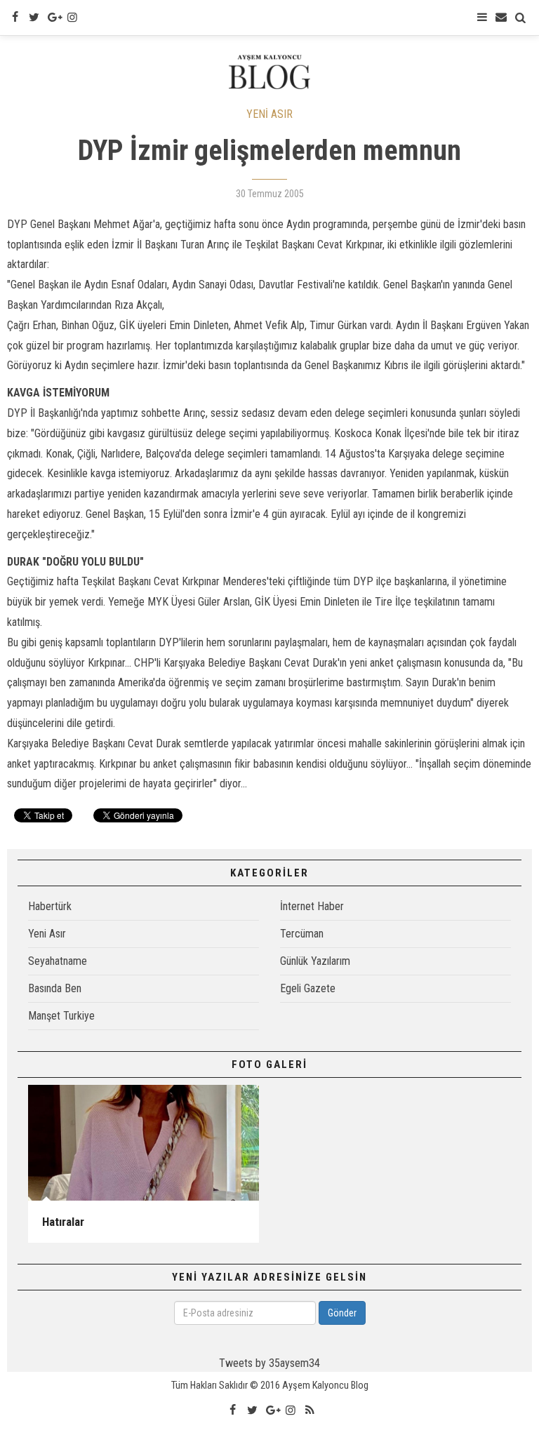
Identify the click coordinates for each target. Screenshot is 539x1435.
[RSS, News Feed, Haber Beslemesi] (309, 1410)
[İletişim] (501, 17)
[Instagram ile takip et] (72, 17)
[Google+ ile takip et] (53, 17)
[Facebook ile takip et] (14, 17)
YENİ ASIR (269, 114)
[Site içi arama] (520, 17)
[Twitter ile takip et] (33, 17)
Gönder (342, 1313)
